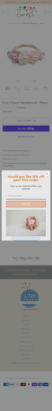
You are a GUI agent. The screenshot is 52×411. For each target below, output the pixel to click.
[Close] (47, 173)
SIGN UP (26, 204)
